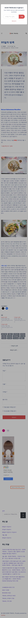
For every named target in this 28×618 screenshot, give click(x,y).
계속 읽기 (14, 21)
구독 (22, 16)
